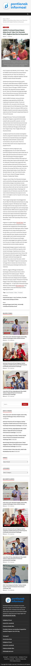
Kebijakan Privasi (7, 620)
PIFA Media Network (8, 651)
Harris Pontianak (9, 292)
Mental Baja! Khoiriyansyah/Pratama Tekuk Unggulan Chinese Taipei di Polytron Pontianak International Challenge (15, 444)
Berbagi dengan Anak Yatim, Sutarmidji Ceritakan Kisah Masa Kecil (13, 304)
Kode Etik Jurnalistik (8, 623)
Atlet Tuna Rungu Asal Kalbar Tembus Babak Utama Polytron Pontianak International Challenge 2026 (14, 437)
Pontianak (20, 292)
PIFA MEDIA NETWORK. (9, 615)
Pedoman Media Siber (8, 626)
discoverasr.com (20, 285)
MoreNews (20, 664)
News (8, 27)
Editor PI (4, 36)
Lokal (4, 27)
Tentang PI (6, 636)
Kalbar (15, 292)
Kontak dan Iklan (7, 639)
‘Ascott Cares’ (19, 222)
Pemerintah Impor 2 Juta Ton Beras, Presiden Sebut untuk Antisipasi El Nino (15, 297)
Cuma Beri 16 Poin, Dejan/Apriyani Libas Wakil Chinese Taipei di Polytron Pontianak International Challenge (14, 393)
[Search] (27, 14)
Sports (9, 359)
